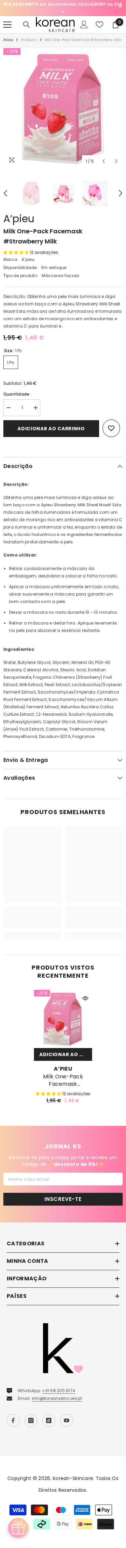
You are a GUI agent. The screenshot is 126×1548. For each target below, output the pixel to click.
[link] (32, 921)
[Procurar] (27, 25)
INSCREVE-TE (63, 1199)
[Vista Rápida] (85, 998)
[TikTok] (48, 1420)
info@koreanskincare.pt (57, 1398)
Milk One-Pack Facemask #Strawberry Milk (63, 1080)
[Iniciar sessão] (84, 24)
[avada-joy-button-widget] (18, 1528)
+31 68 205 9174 (58, 1390)
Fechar (120, 6)
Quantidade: (17, 394)
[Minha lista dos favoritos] (99, 24)
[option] (63, 8)
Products (29, 39)
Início (8, 39)
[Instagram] (31, 1420)
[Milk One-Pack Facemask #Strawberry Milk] (63, 1019)
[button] (104, 161)
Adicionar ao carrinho (51, 428)
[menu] (7, 25)
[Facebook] (13, 1420)
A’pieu (18, 218)
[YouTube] (66, 1420)
